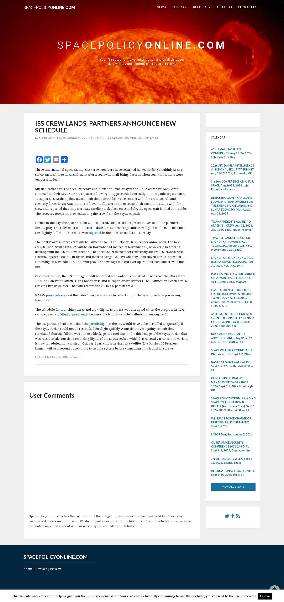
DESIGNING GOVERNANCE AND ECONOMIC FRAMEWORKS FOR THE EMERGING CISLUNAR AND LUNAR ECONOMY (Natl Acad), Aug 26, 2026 (232, 205)
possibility (97, 323)
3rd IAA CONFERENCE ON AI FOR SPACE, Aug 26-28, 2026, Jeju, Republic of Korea (232, 185)
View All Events (233, 486)
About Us (224, 7)
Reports (200, 7)
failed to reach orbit (74, 314)
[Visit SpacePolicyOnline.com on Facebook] (232, 517)
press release (56, 295)
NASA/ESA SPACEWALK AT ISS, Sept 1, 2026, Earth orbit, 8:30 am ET (232, 366)
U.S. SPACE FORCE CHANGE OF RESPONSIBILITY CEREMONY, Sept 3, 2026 (231, 422)
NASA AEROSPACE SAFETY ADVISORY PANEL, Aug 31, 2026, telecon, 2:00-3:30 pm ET (232, 337)
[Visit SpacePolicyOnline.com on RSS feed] (238, 517)
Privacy (55, 569)
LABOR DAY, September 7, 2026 (231, 434)
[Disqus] (111, 457)
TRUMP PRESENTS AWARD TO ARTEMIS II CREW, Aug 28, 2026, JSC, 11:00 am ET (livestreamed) (232, 225)
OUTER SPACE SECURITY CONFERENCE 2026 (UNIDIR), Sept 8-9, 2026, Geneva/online (231, 446)
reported (95, 232)
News (161, 7)
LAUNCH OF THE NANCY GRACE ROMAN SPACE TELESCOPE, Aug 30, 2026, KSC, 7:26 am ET (232, 261)
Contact (41, 569)
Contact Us (247, 7)
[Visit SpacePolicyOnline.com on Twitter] (227, 517)
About (27, 569)
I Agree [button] (265, 596)
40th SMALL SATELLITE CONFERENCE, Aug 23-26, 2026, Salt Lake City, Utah (231, 153)
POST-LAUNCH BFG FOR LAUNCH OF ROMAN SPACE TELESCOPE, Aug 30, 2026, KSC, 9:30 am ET (233, 277)
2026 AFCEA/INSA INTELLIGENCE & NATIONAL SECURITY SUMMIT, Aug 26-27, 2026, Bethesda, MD (232, 169)
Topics (178, 7)
